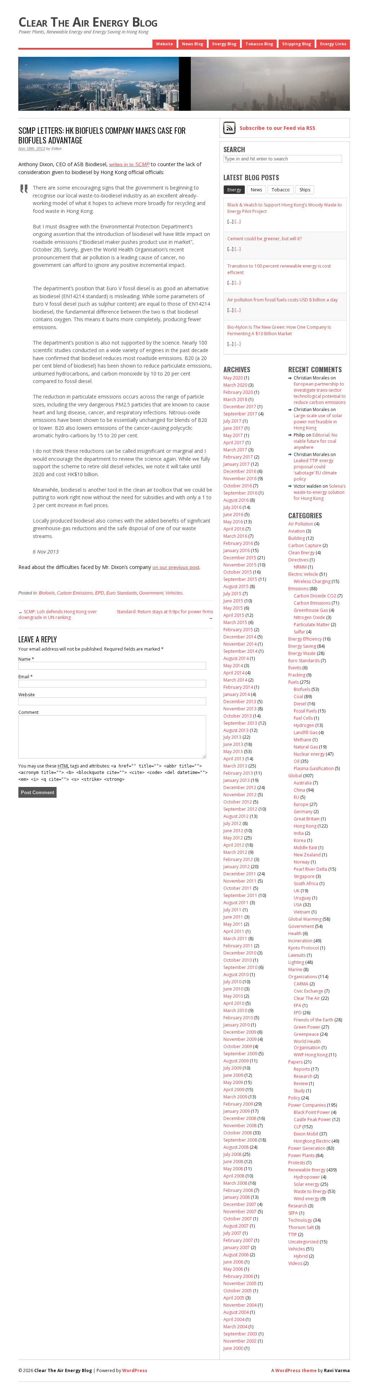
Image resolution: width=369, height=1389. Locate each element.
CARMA (301, 984)
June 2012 (233, 831)
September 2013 (240, 723)
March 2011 (235, 938)
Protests (296, 1163)
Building (296, 538)
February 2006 (238, 1276)
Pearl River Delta (310, 869)
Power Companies (307, 1105)
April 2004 (233, 1319)
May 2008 (233, 1169)
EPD (99, 593)
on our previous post (175, 567)
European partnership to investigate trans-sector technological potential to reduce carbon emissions (320, 393)
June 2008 (233, 1161)
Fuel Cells (303, 718)
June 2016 (233, 514)
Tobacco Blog (259, 43)
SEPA (293, 1213)
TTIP (292, 1234)
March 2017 (235, 450)
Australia (303, 783)
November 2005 (240, 1283)
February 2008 (238, 1190)
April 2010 (233, 1003)
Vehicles (173, 593)
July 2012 (232, 823)
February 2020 (238, 392)
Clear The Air (307, 998)
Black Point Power (312, 1112)
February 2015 (238, 630)
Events (294, 668)
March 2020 (235, 385)
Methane (302, 740)
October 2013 (237, 716)
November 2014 (240, 644)
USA (298, 905)
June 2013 (233, 744)
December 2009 (239, 1032)
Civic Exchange (308, 991)
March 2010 (235, 1010)
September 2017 (240, 414)
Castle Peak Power (312, 1119)
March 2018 (235, 399)
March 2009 (235, 1097)
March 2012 (235, 852)
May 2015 (233, 608)
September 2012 (240, 809)
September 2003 (240, 1334)
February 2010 (238, 1018)
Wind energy (306, 1199)
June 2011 (233, 917)
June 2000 (233, 1348)
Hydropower (307, 1177)
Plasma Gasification (314, 768)
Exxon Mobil (306, 1134)
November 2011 (240, 881)
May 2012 (233, 838)
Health (295, 933)
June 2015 (233, 601)
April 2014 (233, 673)
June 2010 (233, 989)
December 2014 (239, 637)
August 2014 (236, 658)
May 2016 (233, 522)
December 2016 (239, 471)
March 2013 (235, 766)
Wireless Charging (312, 581)
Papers (295, 1062)
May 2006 (233, 1269)
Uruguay (302, 898)
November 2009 (240, 1039)
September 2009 (240, 1054)
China (299, 790)
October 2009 (237, 1046)
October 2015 (237, 572)
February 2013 (238, 773)
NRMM (300, 567)
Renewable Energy (306, 1170)
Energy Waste (302, 653)
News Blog (192, 43)
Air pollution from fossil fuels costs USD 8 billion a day (282, 300)
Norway (302, 862)
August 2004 (236, 1312)
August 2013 (236, 730)
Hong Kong (305, 826)
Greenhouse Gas (311, 610)
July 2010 (232, 982)
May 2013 (233, 751)
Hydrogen (304, 725)
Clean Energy (301, 553)
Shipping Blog (296, 43)
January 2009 (236, 1111)
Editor (57, 148)
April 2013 (233, 759)
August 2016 (236, 500)
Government (151, 593)
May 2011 (233, 924)
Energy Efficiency (305, 639)
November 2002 (240, 1341)
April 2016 (233, 529)
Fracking (296, 675)
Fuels (293, 682)
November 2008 (240, 1125)
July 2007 (232, 1233)
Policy (294, 1098)
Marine (295, 969)
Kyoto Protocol (303, 948)
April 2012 (233, 845)
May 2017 (233, 435)
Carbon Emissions (75, 593)
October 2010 (237, 960)
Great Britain (307, 819)
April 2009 (233, 1090)
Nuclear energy (309, 754)
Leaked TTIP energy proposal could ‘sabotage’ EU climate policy (315, 469)
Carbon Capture (304, 545)
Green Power (307, 1027)
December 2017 (239, 407)
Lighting (296, 962)
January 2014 (236, 694)
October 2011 (237, 888)
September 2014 (240, 651)
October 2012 (237, 802)
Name (26, 659)
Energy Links (333, 43)
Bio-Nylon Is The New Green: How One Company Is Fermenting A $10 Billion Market (279, 330)
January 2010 (236, 1025)
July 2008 (232, 1154)
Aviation (296, 531)
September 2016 (240, 493)
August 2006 (236, 1255)
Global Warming (304, 919)
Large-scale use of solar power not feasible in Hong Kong (318, 422)
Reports (302, 1069)
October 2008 (237, 1133)
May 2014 (233, 665)
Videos (295, 1263)
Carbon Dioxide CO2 (315, 596)
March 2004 (235, 1327)
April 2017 (233, 443)
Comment (28, 712)
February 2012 (238, 859)
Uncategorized (303, 1242)
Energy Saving (302, 646)
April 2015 (233, 615)
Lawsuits (297, 955)
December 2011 (239, 874)
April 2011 (233, 931)
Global (295, 776)
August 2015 (236, 586)
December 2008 (239, 1118)
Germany (303, 812)
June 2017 (233, 428)
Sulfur (299, 632)
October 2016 (237, 486)
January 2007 (236, 1247)
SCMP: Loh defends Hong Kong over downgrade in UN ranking (57, 614)
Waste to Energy (310, 1191)
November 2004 (240, 1305)
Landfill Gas (305, 732)
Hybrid (301, 1256)
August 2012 (236, 816)
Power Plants (301, 1155)
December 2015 (239, 558)
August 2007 (236, 1226)
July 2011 (232, 910)
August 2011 (236, 903)
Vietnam (302, 912)
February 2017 (238, 457)
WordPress (134, 1370)
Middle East (305, 847)
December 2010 (239, 953)
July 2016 (232, 507)
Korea (300, 840)
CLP (297, 1127)
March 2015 (235, 622)
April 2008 (233, 1176)
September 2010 (240, 967)
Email (25, 677)
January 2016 (236, 550)
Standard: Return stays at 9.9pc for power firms (165, 612)
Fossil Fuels (305, 711)
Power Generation (306, 1148)
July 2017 (232, 421)
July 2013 (232, 737)
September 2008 (240, 1140)
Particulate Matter (312, 624)
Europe (301, 804)
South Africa (306, 883)
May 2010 (233, 996)
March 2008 (235, 1183)
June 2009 (233, 1075)
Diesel (300, 704)
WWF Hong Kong (311, 1055)
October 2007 (237, 1219)
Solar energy (306, 1184)
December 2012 (239, 787)
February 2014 (238, 687)
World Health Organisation (307, 1044)
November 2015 (240, 565)
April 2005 (233, 1298)
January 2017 (236, 464)
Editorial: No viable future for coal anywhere (316, 441)
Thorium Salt (301, 1227)
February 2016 (238, 543)
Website (164, 43)
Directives (298, 560)
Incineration (300, 941)
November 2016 (240, 478)
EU (296, 797)
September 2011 (240, 895)
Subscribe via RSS (277, 127)
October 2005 (237, 1291)
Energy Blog (224, 43)
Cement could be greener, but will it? (264, 239)
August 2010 (236, 974)
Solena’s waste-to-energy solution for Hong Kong (320, 492)
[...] (238, 221)
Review (301, 1083)
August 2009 (236, 1061)
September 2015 (240, 579)
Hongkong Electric (312, 1141)
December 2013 (239, 701)
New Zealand (307, 855)
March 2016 (235, 536)
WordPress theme (296, 1370)
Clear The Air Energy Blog (88, 21)
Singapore (304, 876)
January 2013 (236, 780)
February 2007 (238, 1240)
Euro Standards (121, 593)
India (299, 833)
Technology (300, 1220)
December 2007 (239, 1204)
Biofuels (47, 593)
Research (303, 1076)
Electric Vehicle (303, 574)
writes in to (129, 164)
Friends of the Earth (313, 1020)
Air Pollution (300, 524)
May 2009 (233, 1082)
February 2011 (238, 946)
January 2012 (236, 867)
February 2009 (238, 1104)
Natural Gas (306, 747)
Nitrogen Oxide (309, 617)
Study (299, 1091)
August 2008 (236, 1147)
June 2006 (233, 1262)
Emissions (298, 589)
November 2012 (240, 795)
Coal (298, 696)
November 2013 (240, 709)
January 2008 (236, 1197)
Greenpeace (306, 1034)
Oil (296, 761)
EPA (297, 1005)
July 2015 (232, 594)
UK (296, 891)
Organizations (302, 977)
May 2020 (233, 378)
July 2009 (232, 1068)
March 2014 (235, 680)
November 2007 (240, 1211)
